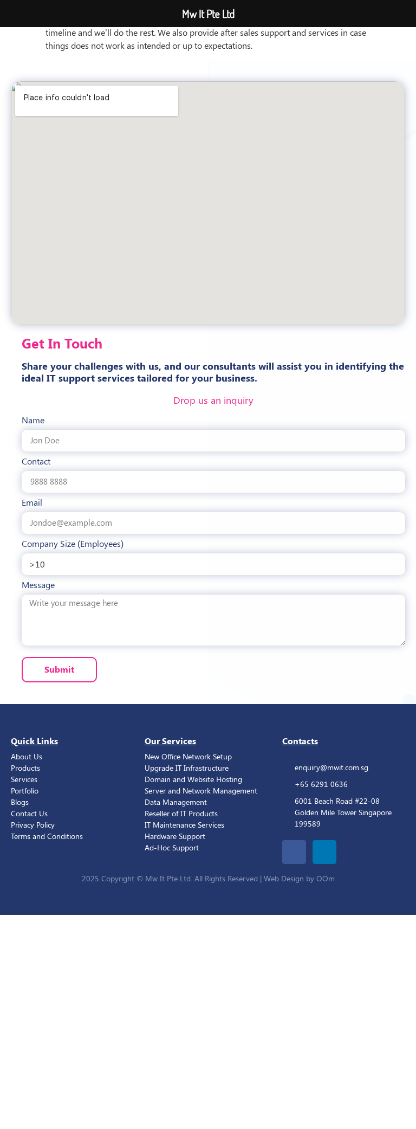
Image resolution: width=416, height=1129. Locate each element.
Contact (36, 462)
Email (32, 503)
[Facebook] (294, 852)
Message (38, 585)
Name (33, 420)
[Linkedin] (324, 852)
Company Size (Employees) (72, 544)
